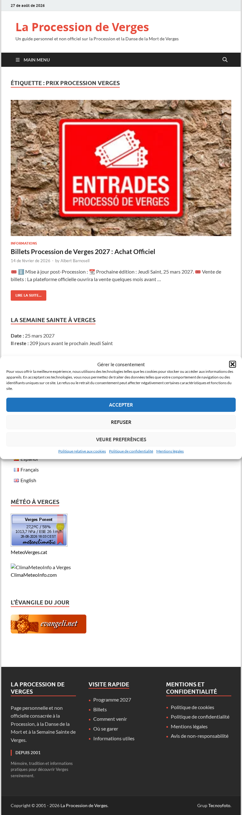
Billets (100, 709)
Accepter (121, 405)
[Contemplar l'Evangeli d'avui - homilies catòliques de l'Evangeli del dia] (48, 631)
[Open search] (225, 60)
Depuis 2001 (28, 752)
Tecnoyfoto (219, 805)
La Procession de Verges (82, 27)
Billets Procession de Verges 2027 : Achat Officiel (83, 251)
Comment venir (110, 719)
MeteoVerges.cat (29, 552)
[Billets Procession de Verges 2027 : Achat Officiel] (121, 168)
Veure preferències (121, 439)
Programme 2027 (112, 699)
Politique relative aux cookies (82, 450)
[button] (232, 364)
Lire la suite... (26, 294)
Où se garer (105, 728)
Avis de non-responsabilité (199, 736)
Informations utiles (114, 738)
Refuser (121, 422)
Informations (24, 243)
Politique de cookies (192, 707)
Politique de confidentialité (131, 450)
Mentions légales (170, 450)
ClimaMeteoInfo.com (34, 575)
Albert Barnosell (74, 260)
